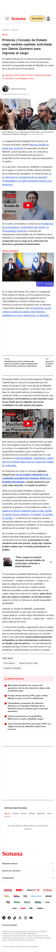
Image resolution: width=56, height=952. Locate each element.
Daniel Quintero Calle (28, 663)
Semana (5, 30)
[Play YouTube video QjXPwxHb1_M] (28, 423)
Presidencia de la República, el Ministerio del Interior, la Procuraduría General (27, 227)
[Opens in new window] (9, 918)
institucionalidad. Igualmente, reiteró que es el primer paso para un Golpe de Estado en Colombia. (28, 462)
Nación (15, 30)
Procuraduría (9, 663)
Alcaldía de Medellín (12, 668)
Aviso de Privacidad (12, 925)
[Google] (3, 918)
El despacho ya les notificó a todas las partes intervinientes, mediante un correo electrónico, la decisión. (26, 312)
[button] (28, 205)
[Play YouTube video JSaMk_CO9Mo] (28, 205)
